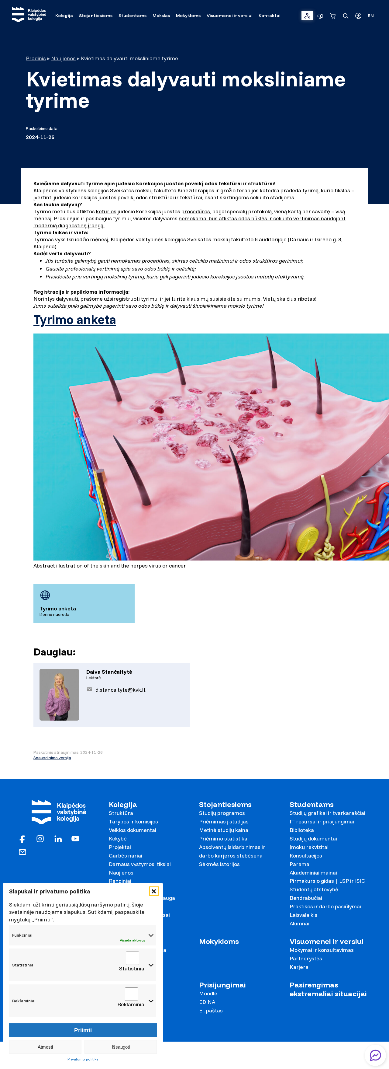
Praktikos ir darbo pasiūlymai (325, 906)
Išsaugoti (121, 1047)
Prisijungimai (222, 984)
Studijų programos (222, 812)
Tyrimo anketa (74, 319)
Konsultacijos (306, 855)
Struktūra (121, 812)
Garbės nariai (125, 855)
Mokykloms (219, 941)
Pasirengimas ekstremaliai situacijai (328, 989)
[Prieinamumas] (358, 15)
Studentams (312, 804)
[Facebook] (22, 838)
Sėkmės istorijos (219, 864)
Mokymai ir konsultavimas (322, 949)
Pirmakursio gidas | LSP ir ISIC (327, 880)
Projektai (120, 847)
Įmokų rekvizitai (309, 847)
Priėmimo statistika (223, 838)
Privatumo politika (82, 1059)
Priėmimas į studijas (224, 821)
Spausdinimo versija (52, 757)
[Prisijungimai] (307, 15)
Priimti (83, 1030)
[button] (154, 891)
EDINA (207, 1001)
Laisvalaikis (303, 914)
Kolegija (123, 804)
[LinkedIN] (57, 838)
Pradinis (36, 58)
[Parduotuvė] (333, 15)
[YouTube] (75, 838)
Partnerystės (306, 958)
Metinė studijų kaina (223, 829)
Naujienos (63, 58)
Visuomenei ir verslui (326, 941)
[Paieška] (345, 15)
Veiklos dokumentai (132, 829)
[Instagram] (40, 838)
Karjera (299, 966)
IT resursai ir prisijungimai (322, 821)
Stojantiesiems (225, 804)
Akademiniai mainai (313, 872)
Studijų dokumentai (313, 838)
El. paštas (211, 1010)
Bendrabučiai (306, 897)
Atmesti (45, 1047)
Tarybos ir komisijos (133, 821)
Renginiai (120, 880)
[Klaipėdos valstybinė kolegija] (29, 15)
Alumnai (299, 923)
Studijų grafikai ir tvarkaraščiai (327, 812)
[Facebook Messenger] (375, 1055)
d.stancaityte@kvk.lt (120, 689)
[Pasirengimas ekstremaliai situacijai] (320, 15)
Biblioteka (302, 829)
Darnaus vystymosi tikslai (140, 864)
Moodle (208, 993)
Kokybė (118, 838)
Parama (299, 864)
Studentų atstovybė (314, 889)
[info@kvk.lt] (22, 851)
